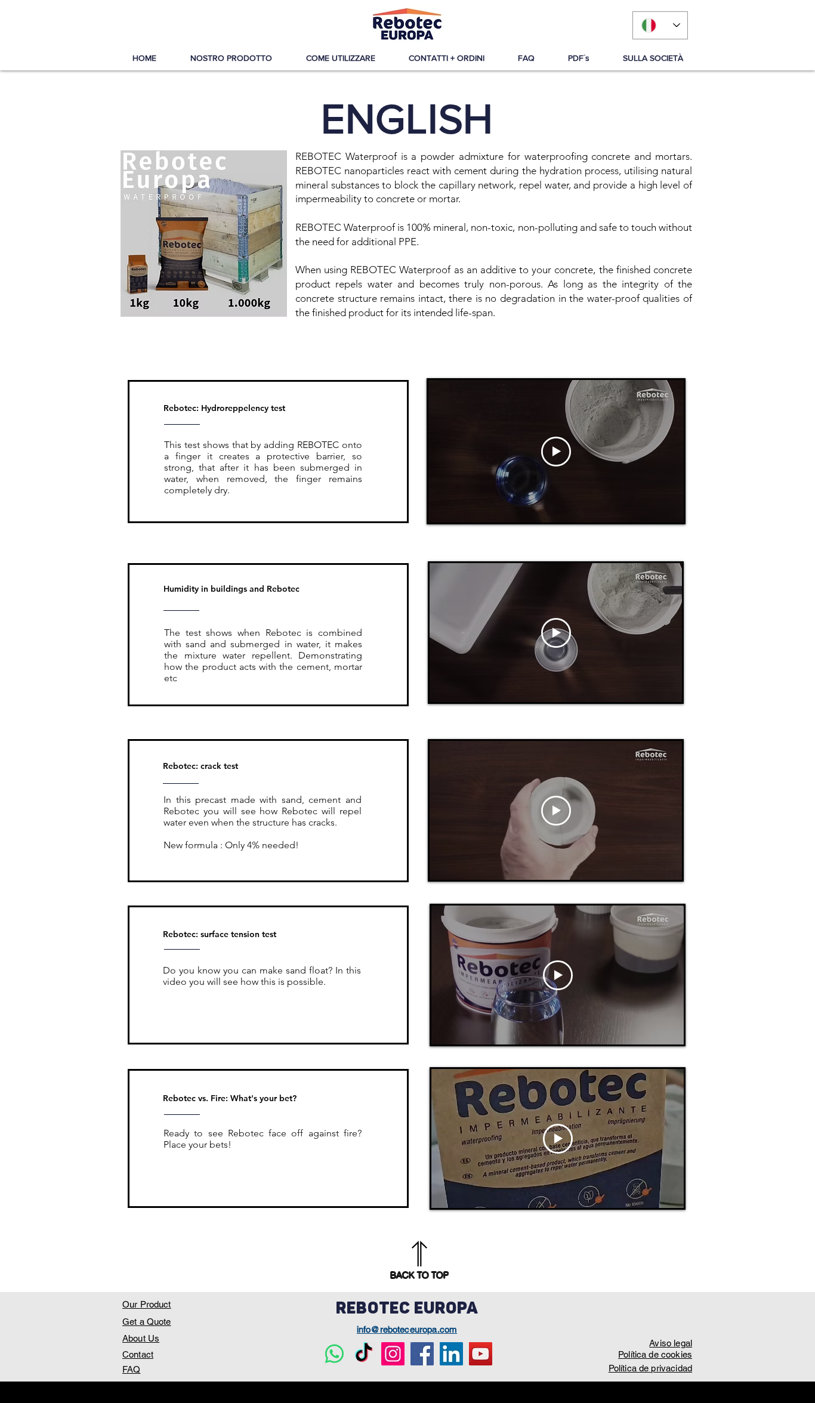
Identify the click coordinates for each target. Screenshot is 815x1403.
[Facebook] (422, 1353)
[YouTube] (480, 1353)
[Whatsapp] (334, 1353)
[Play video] (556, 451)
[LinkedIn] (451, 1353)
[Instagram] (393, 1353)
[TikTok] (363, 1353)
